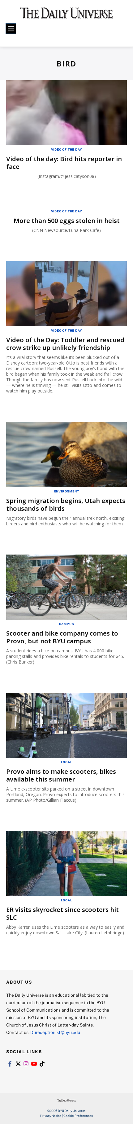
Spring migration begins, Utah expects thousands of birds (65, 504)
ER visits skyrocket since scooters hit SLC (62, 913)
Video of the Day (66, 149)
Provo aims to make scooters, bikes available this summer (61, 775)
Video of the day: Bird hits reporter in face (64, 163)
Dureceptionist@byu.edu (55, 1032)
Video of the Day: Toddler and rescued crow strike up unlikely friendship (65, 344)
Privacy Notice (50, 1115)
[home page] (66, 15)
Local (66, 762)
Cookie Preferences (78, 1115)
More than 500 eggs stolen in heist (67, 220)
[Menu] (11, 28)
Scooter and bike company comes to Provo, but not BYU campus (62, 637)
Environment (66, 491)
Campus (66, 624)
